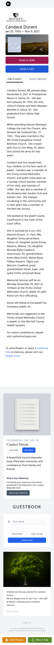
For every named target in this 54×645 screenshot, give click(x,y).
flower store (13, 355)
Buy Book (29, 450)
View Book (13, 450)
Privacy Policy (19, 630)
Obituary (14, 79)
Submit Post (27, 540)
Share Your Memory (18, 493)
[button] (27, 569)
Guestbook (38, 79)
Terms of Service (34, 630)
